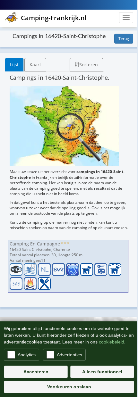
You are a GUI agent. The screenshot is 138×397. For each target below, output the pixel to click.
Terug (123, 38)
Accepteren (35, 371)
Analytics (27, 354)
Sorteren (88, 65)
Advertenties (69, 354)
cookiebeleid (111, 341)
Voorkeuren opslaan (69, 386)
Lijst (14, 65)
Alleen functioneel (102, 371)
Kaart (35, 65)
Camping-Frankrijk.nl (54, 17)
